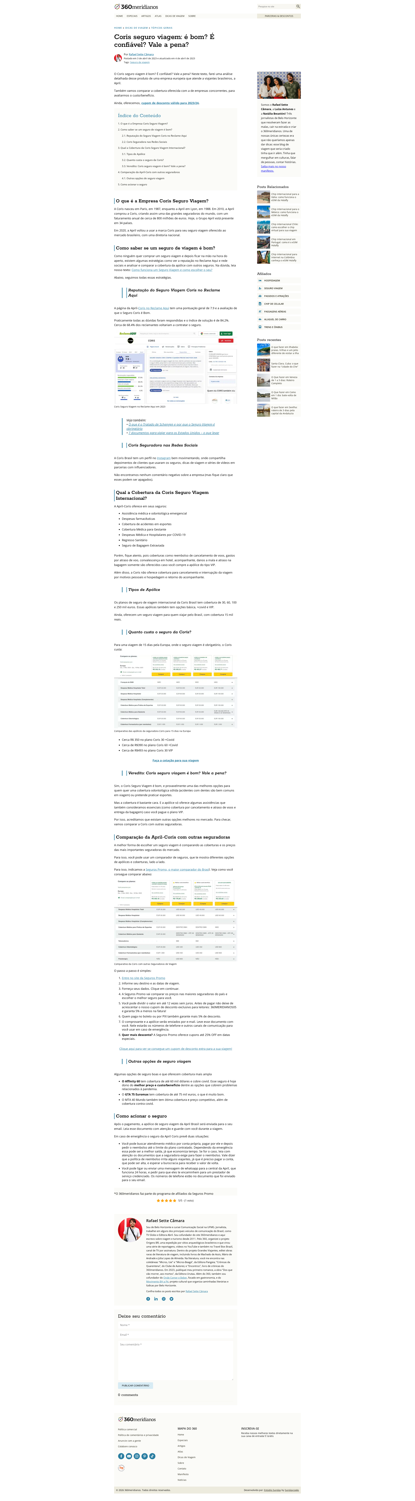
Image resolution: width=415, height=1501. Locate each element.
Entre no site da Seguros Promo (143, 978)
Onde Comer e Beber (175, 1277)
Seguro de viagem (140, 62)
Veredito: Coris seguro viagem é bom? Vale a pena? (156, 166)
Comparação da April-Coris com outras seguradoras (150, 172)
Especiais (132, 15)
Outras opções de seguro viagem (145, 178)
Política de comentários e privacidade (138, 1435)
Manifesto (183, 1474)
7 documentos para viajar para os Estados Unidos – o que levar (174, 433)
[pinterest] (144, 1456)
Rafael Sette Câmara (141, 54)
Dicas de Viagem (174, 15)
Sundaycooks (292, 1490)
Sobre (192, 15)
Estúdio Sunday (272, 1490)
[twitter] (171, 1299)
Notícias (182, 1479)
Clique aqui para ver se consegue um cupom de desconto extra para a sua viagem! (175, 1049)
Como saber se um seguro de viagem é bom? (146, 129)
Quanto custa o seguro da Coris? (145, 160)
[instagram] (164, 1299)
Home (119, 15)
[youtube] (129, 1456)
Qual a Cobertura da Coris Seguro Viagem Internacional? (153, 147)
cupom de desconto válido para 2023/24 (170, 103)
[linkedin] (156, 1299)
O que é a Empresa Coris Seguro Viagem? (144, 123)
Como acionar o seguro (134, 184)
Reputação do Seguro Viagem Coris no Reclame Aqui (157, 135)
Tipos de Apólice (136, 154)
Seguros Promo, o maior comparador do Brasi (177, 869)
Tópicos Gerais (162, 27)
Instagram (164, 458)
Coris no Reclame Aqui (153, 308)
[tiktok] (152, 1456)
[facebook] (148, 1299)
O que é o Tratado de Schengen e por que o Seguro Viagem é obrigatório (170, 426)
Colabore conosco (127, 1446)
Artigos (146, 15)
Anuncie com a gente (129, 1440)
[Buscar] (298, 6)
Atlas (158, 15)
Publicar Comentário (135, 1385)
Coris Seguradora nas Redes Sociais (147, 141)
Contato (182, 1468)
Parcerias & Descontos (279, 15)
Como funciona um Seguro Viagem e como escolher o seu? (172, 270)
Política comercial (127, 1429)
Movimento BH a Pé (157, 1281)
